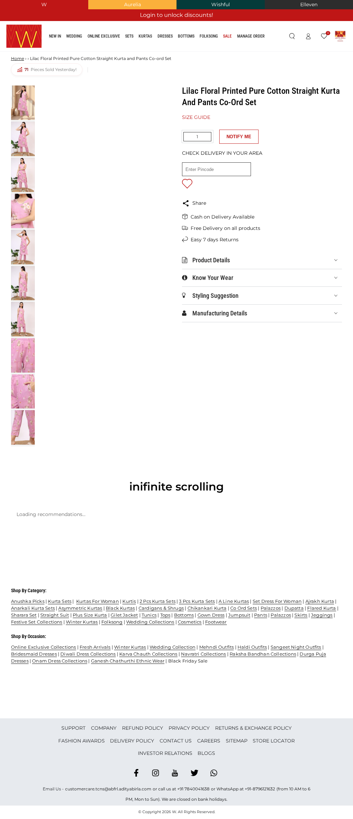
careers (208, 741)
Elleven (308, 4)
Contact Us (176, 741)
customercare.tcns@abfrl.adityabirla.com (108, 788)
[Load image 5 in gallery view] (23, 247)
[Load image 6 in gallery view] (23, 283)
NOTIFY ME (238, 136)
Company (104, 728)
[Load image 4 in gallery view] (23, 211)
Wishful (220, 4)
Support (73, 728)
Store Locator (274, 741)
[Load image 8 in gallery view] (23, 355)
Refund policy (142, 728)
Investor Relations (165, 753)
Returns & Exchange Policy (253, 728)
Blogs (206, 753)
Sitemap (237, 741)
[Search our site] (292, 36)
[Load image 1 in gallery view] (23, 102)
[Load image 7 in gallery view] (23, 319)
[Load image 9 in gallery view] (23, 391)
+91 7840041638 (193, 788)
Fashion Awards (81, 741)
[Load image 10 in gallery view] (23, 427)
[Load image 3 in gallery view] (23, 175)
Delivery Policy (132, 741)
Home (17, 58)
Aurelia (132, 4)
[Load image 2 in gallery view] (23, 139)
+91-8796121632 (260, 788)
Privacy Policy (189, 728)
